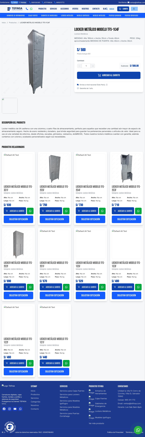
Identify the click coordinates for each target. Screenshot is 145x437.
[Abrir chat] (138, 430)
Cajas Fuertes (32, 15)
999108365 (35, 2)
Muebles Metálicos (99, 15)
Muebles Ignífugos (83, 15)
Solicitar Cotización (18, 219)
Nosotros (85, 8)
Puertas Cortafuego (131, 15)
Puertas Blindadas (115, 15)
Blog (105, 8)
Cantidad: (80, 61)
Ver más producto (96, 423)
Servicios (53, 8)
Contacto (95, 8)
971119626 (48, 2)
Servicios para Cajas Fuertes (72, 391)
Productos (42, 8)
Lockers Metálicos (67, 15)
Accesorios (64, 8)
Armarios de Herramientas (16, 15)
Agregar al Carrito (111, 75)
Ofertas (75, 8)
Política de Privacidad (115, 432)
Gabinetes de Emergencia (49, 15)
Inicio (4, 22)
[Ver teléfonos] (27, 8)
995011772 (60, 2)
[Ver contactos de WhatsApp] (31, 9)
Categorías (35, 402)
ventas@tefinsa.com (137, 2)
